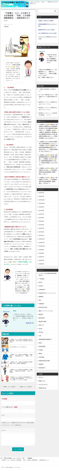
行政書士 (41, 350)
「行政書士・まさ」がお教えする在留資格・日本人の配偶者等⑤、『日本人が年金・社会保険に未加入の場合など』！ (21, 341)
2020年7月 (41, 256)
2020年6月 (41, 260)
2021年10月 (42, 203)
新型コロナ (41, 325)
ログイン (41, 377)
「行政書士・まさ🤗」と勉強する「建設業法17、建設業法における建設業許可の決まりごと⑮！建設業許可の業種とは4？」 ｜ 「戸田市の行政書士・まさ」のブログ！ (48, 134)
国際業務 (6, 26)
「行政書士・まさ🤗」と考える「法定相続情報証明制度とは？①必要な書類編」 (48, 156)
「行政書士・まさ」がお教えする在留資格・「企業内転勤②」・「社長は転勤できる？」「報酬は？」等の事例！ (21, 356)
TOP (13, 458)
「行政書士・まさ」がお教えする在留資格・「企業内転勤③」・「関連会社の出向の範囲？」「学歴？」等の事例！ (21, 371)
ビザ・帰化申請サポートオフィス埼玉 (47, 33)
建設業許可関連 (42, 321)
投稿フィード (42, 380)
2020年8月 (41, 253)
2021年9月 (41, 207)
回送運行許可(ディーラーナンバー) (47, 293)
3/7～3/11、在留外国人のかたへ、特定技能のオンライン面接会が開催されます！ (48, 96)
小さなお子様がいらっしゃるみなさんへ (18, 346)
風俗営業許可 (42, 367)
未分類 (40, 328)
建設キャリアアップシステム (46, 310)
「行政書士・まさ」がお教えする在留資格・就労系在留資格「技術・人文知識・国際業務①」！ (21, 362)
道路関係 (41, 364)
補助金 (40, 353)
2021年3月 (41, 228)
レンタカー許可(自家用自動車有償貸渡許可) (47, 274)
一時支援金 (41, 278)
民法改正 (41, 332)
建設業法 (41, 314)
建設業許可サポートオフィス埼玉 (46, 29)
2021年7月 (41, 214)
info (44, 174)
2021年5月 (41, 221)
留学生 (40, 343)
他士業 (40, 282)
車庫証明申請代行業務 (44, 360)
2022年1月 (41, 196)
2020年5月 (41, 263)
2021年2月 (41, 232)
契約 (40, 300)
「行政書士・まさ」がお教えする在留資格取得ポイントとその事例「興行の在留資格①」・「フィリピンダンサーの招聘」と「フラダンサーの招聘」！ (21, 378)
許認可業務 (41, 357)
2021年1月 (41, 235)
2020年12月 (42, 239)
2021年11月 (42, 199)
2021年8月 (41, 210)
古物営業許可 (42, 289)
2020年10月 (42, 246)
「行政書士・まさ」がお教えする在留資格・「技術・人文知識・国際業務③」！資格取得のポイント (27, 386)
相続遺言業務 (42, 346)
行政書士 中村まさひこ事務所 (45, 20)
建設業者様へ (42, 318)
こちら (23, 292)
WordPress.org (42, 388)
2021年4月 (41, 224)
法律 (40, 335)
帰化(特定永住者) (43, 307)
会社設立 (41, 286)
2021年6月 (41, 217)
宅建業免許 (41, 303)
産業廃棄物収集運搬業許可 (45, 339)
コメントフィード (43, 384)
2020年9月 (41, 249)
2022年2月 (41, 192)
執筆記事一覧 (30, 323)
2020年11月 (42, 242)
